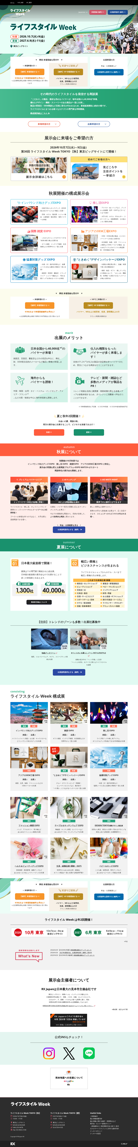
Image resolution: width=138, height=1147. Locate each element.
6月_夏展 (29, 2)
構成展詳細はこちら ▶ (40, 113)
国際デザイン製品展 (109, 826)
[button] (97, 12)
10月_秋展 (20, 2)
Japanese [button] (82, 12)
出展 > (33, 735)
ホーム (12, 2)
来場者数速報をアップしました (81, 950)
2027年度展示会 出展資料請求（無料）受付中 (76, 953)
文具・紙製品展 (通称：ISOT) (69, 866)
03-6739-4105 (58, 1127)
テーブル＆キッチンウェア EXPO (69, 825)
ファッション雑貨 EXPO (29, 825)
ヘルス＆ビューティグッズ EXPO (29, 866)
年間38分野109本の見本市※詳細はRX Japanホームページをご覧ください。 (68, 1006)
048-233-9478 (18, 1127)
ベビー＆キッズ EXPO (108, 866)
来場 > (25, 735)
